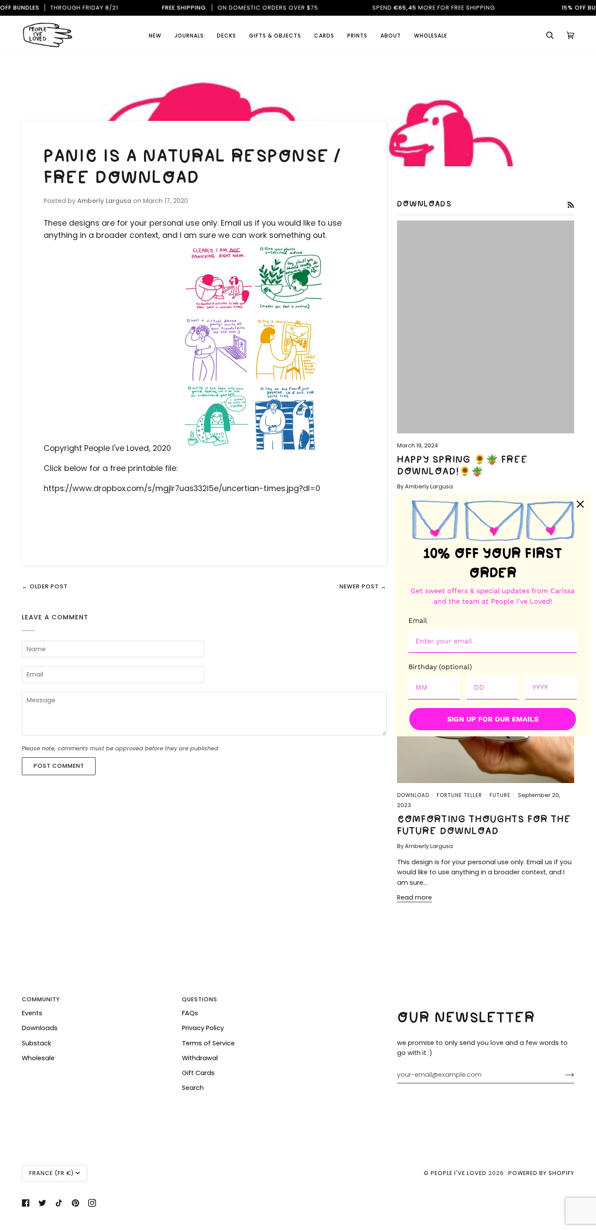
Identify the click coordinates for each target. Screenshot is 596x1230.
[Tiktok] (59, 1203)
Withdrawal (200, 1058)
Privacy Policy (203, 1028)
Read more (414, 897)
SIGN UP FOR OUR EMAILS (492, 719)
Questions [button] (199, 999)
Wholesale (38, 1058)
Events (32, 1013)
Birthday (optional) (440, 667)
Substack (36, 1043)
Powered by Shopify (541, 1173)
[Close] (580, 504)
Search (193, 1087)
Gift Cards (198, 1073)
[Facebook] (26, 1203)
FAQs (190, 1013)
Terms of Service (208, 1043)
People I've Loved (458, 1173)
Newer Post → (363, 586)
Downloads (40, 1028)
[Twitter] (42, 1203)
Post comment (59, 766)
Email (417, 620)
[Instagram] (92, 1203)
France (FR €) (51, 1173)
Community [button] (41, 999)
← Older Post (45, 586)
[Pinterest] (75, 1203)
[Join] (562, 1075)
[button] (324, 35)
